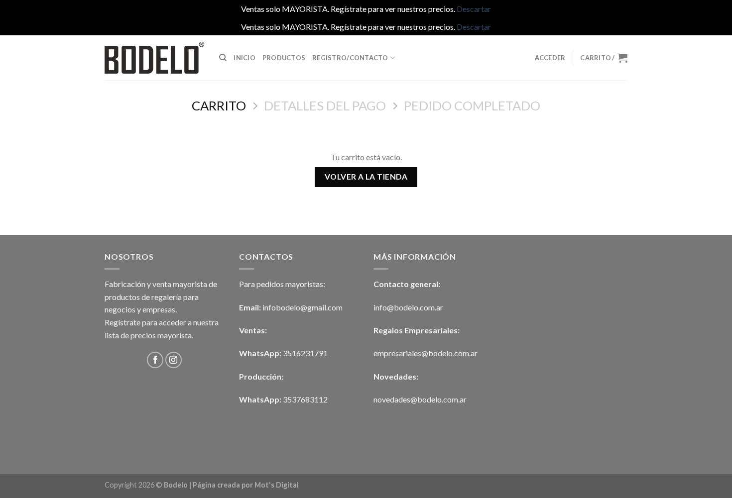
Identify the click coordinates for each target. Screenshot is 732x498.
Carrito (219, 105)
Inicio (244, 58)
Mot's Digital (276, 485)
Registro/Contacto (350, 58)
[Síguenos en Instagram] (173, 360)
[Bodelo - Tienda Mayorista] (154, 58)
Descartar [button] (474, 8)
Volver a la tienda (366, 176)
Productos (283, 58)
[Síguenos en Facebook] (155, 360)
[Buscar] (223, 57)
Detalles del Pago (325, 105)
